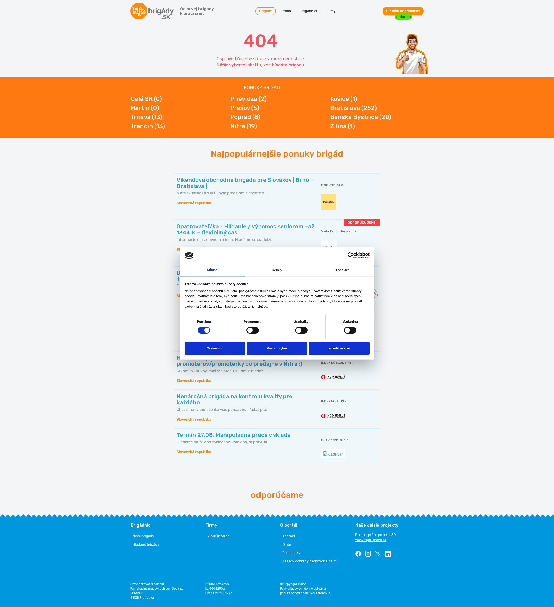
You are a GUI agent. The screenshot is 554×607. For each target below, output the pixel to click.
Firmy (331, 11)
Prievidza (248, 98)
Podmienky (291, 553)
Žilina (342, 126)
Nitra (243, 126)
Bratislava (353, 107)
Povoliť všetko (339, 348)
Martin (144, 107)
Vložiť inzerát (218, 536)
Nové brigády (143, 536)
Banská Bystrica (360, 117)
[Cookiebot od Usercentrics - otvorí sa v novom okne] (351, 255)
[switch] (252, 330)
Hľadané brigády (146, 544)
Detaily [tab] (277, 270)
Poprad (245, 117)
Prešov (244, 107)
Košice (343, 98)
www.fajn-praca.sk (370, 540)
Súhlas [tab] (212, 270)
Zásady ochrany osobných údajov (309, 561)
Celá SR (146, 98)
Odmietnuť (215, 348)
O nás (286, 544)
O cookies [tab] (342, 270)
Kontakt (288, 536)
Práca (286, 11)
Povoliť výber (277, 348)
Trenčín (147, 126)
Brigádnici (308, 11)
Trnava (146, 117)
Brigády (265, 11)
